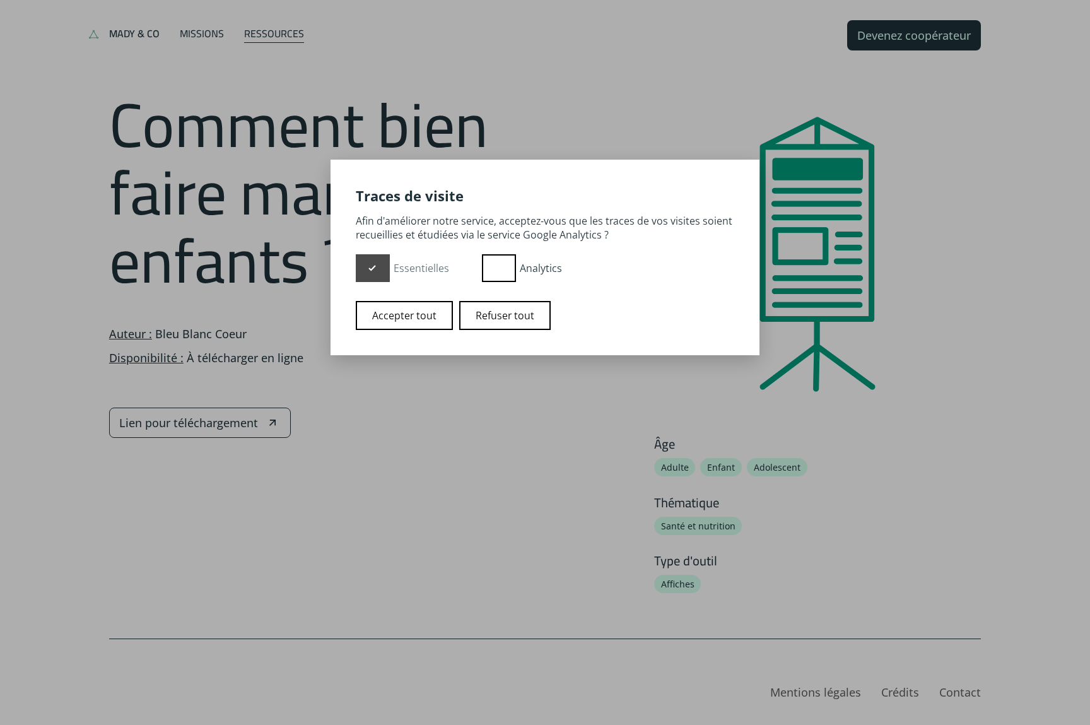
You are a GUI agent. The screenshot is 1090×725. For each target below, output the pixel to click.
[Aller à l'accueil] (93, 35)
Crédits (900, 692)
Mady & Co (134, 33)
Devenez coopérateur (914, 35)
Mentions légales (815, 692)
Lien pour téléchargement (188, 422)
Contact (960, 692)
